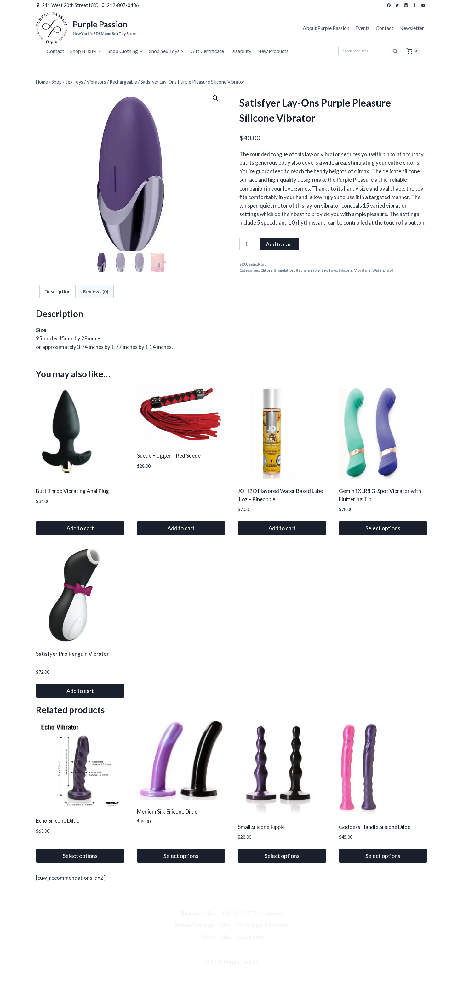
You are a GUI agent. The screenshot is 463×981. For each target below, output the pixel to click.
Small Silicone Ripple (261, 827)
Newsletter (411, 28)
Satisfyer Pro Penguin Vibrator (72, 653)
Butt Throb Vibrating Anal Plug (72, 491)
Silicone (345, 270)
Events (362, 28)
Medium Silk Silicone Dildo (167, 811)
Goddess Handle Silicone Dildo (375, 827)
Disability (240, 51)
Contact (384, 28)
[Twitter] (397, 5)
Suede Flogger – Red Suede (169, 455)
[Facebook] (388, 5)
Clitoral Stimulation (277, 270)
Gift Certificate (207, 51)
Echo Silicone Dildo (58, 820)
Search (397, 53)
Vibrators (362, 270)
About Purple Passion (326, 28)
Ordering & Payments (263, 925)
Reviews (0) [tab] (95, 291)
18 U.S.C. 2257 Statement (252, 913)
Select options (382, 528)
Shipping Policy (197, 913)
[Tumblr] (414, 5)
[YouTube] (423, 5)
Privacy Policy (215, 937)
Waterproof (382, 270)
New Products (273, 51)
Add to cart (279, 244)
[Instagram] (406, 5)
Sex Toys (329, 270)
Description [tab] (57, 291)
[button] (215, 98)
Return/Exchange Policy (202, 925)
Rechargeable (308, 270)
